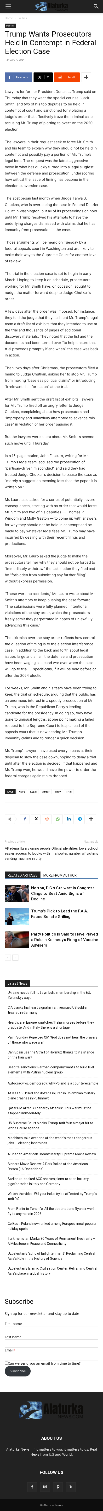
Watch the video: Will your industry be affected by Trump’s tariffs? (52, 1196)
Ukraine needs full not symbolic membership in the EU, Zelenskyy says (49, 995)
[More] (86, 77)
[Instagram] (45, 1487)
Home (9, 18)
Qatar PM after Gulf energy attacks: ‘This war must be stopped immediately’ (49, 1110)
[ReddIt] (47, 819)
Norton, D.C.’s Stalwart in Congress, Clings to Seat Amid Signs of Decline (63, 893)
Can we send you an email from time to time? (44, 1363)
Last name (13, 1337)
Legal (33, 791)
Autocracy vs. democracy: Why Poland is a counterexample (53, 1083)
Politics (22, 18)
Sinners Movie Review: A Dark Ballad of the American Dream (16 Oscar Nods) (48, 1166)
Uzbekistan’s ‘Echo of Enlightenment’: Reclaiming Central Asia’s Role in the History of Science (51, 1256)
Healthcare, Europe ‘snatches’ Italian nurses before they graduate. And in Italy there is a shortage (51, 1024)
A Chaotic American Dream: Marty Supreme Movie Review (52, 1154)
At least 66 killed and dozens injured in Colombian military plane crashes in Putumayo (51, 1095)
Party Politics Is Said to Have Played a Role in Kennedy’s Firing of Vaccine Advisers (64, 940)
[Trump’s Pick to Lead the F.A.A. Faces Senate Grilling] (17, 916)
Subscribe (18, 1371)
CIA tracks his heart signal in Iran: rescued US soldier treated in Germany (48, 1010)
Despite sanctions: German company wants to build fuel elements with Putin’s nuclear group (51, 1069)
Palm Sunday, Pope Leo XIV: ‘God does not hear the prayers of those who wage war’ (52, 1039)
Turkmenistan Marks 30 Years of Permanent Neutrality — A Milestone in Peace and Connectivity (52, 1241)
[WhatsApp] (58, 819)
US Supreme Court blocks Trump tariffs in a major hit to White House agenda (50, 1125)
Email (9, 1350)
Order (46, 791)
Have (22, 791)
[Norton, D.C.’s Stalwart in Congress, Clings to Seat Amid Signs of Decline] (17, 893)
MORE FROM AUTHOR (60, 875)
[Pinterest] (58, 1487)
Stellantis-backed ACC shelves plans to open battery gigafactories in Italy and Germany (48, 1181)
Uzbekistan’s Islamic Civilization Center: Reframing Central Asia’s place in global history (52, 1270)
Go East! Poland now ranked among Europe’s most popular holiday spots (52, 1226)
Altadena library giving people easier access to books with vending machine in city (28, 853)
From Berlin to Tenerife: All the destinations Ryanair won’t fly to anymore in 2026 (52, 1211)
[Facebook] (24, 819)
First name (13, 1323)
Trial (69, 791)
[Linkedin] (69, 819)
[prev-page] (8, 958)
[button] (8, 6)
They (58, 791)
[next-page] (15, 958)
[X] (35, 819)
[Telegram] (80, 819)
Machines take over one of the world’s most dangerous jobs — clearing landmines (50, 1140)
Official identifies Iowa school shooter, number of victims (75, 851)
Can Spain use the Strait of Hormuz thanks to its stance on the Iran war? (51, 1054)
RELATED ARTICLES (23, 875)
